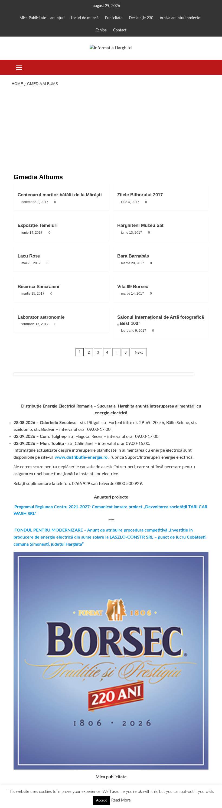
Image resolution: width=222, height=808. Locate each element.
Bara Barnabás (133, 256)
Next (139, 352)
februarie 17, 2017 (34, 324)
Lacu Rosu (29, 256)
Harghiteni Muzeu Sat (140, 225)
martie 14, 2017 (132, 293)
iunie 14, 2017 (32, 232)
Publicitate (113, 18)
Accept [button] (101, 800)
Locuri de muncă (85, 18)
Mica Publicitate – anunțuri (41, 18)
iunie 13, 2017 (131, 232)
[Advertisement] (111, 130)
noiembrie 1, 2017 (34, 202)
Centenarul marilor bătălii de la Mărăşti (60, 194)
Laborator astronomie (41, 317)
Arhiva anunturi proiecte (180, 18)
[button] (19, 66)
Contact (119, 30)
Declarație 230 (141, 18)
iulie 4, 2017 (130, 202)
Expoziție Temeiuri (38, 225)
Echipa (101, 30)
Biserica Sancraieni (38, 286)
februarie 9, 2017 (133, 331)
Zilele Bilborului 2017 (140, 194)
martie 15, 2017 (32, 293)
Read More (121, 800)
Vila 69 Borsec (132, 286)
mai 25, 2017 (31, 263)
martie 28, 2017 (132, 263)
